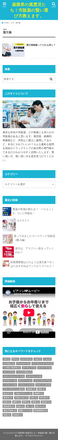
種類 (16, 402)
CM (7, 359)
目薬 (7, 402)
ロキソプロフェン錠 (14, 389)
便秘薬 (31, 389)
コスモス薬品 (24, 372)
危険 (41, 389)
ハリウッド (10, 385)
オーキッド (29, 368)
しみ (47, 359)
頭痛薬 (17, 415)
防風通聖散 (40, 410)
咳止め (8, 393)
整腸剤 (38, 393)
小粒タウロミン (23, 393)
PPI (15, 359)
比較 (33, 398)
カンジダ (9, 372)
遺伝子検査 (10, 410)
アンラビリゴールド (42, 363)
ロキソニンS (43, 385)
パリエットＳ (26, 385)
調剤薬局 (9, 406)
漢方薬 (44, 398)
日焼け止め (21, 398)
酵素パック (25, 410)
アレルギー (23, 363)
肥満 (26, 402)
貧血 (20, 406)
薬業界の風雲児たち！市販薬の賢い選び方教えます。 (29, 10)
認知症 (46, 402)
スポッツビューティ (14, 376)
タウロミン (10, 380)
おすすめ (26, 359)
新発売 (8, 398)
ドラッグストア (42, 380)
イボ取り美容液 (12, 368)
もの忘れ (9, 363)
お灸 (37, 359)
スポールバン (34, 376)
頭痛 (7, 415)
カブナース (44, 368)
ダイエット (25, 380)
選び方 (40, 406)
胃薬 (35, 402)
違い (30, 406)
